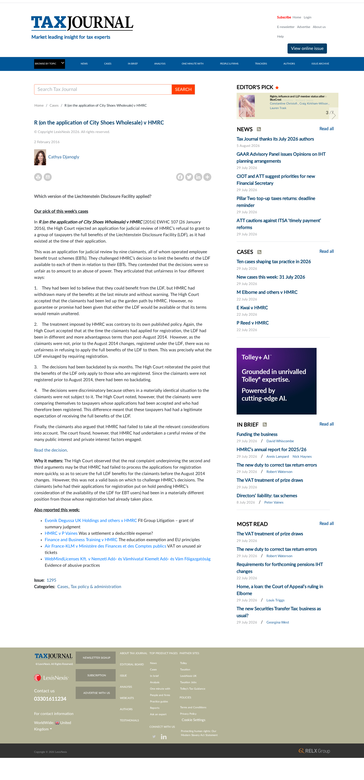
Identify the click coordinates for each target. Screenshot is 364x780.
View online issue (307, 48)
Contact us (44, 691)
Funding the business (257, 434)
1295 (51, 580)
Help (280, 36)
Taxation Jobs (188, 682)
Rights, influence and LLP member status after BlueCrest (297, 98)
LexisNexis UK (188, 676)
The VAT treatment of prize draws (270, 480)
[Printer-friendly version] (38, 177)
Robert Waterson (279, 472)
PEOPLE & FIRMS (229, 64)
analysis (126, 687)
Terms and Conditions (193, 707)
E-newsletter (285, 27)
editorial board (132, 664)
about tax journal (133, 653)
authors (126, 709)
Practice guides (159, 701)
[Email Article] (48, 177)
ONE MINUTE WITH (193, 64)
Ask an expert (158, 714)
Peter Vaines (274, 502)
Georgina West (277, 622)
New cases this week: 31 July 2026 (271, 277)
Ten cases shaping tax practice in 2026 (274, 261)
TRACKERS (261, 64)
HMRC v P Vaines (61, 533)
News (153, 663)
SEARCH (183, 89)
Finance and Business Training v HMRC (81, 540)
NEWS (84, 64)
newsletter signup (96, 658)
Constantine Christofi (283, 103)
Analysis (154, 682)
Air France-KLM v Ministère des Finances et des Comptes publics (105, 546)
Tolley (183, 663)
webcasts (127, 698)
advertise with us (96, 693)
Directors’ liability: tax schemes (267, 495)
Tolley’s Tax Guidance (192, 688)
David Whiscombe (280, 441)
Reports (154, 708)
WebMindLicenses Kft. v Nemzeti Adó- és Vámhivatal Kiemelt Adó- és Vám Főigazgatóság (128, 559)
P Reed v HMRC (253, 323)
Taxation (185, 669)
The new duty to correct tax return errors (277, 465)
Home (297, 17)
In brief (154, 676)
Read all (326, 129)
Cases (54, 105)
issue (123, 675)
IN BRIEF (133, 64)
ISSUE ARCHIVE (320, 64)
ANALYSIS (159, 64)
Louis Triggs (275, 600)
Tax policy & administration (96, 587)
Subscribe (284, 17)
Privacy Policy (188, 714)
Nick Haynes (302, 457)
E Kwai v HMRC (252, 307)
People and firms (160, 695)
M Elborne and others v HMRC (267, 292)
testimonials (129, 720)
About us (319, 27)
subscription (96, 675)
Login (308, 17)
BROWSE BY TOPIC (46, 64)
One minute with (160, 688)
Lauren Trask (278, 108)
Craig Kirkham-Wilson (314, 103)
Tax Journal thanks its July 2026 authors (275, 139)
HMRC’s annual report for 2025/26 (271, 449)
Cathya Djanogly (63, 157)
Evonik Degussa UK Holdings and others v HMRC (91, 520)
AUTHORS (289, 64)
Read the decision (50, 450)
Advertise (303, 27)
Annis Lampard (277, 457)
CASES (107, 64)
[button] (241, 115)
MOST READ (252, 524)
